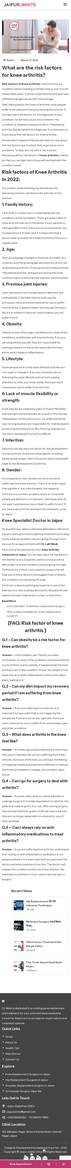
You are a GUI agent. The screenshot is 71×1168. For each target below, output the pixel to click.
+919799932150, (17, 1117)
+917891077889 (38, 1117)
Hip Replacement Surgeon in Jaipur (26, 1079)
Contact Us (12, 1059)
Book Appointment (21, 1163)
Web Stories (12, 1053)
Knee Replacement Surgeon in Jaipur (27, 1074)
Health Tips (12, 1048)
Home (9, 1036)
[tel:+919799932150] (48, 1164)
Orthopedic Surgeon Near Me (23, 1091)
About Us (11, 1042)
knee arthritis (49, 155)
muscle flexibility (56, 408)
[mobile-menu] (65, 5)
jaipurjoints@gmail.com (21, 1111)
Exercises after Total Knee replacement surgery (36, 606)
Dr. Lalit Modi (49, 544)
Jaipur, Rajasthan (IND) (20, 1106)
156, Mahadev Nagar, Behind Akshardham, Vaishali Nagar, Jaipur (31, 1133)
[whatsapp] (63, 1164)
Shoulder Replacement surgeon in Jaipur (30, 1085)
